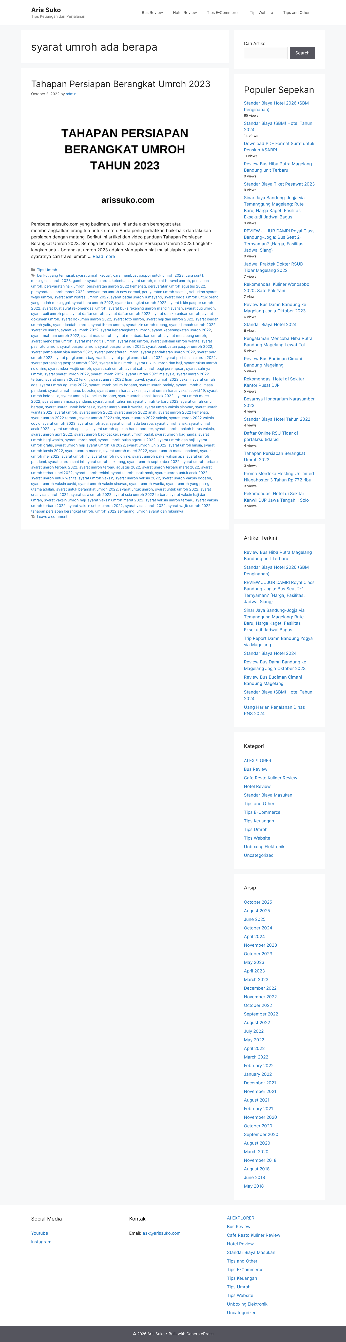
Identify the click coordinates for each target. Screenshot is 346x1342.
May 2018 (254, 1186)
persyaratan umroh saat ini (164, 292)
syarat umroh (65, 412)
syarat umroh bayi (80, 440)
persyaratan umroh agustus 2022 (176, 286)
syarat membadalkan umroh (138, 335)
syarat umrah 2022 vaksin (168, 379)
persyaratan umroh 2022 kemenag (116, 286)
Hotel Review (185, 12)
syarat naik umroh (133, 341)
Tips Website (261, 12)
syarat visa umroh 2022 (145, 505)
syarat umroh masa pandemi (173, 451)
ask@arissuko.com (162, 1233)
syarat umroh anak (171, 423)
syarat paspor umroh (78, 346)
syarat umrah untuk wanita (119, 407)
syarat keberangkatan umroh (125, 330)
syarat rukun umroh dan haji (158, 363)
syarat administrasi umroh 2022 (81, 297)
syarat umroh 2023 (59, 423)
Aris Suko (46, 10)
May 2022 (254, 1039)
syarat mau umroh (96, 335)
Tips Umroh (47, 270)
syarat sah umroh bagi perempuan (154, 368)
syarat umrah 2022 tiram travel (117, 379)
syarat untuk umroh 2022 (176, 489)
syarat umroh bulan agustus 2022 (127, 440)
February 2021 (258, 1108)
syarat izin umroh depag (146, 324)
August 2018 (257, 1168)
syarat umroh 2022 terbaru (54, 418)
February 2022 (259, 1065)
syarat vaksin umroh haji (65, 500)
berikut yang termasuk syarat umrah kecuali (74, 275)
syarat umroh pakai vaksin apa (158, 456)
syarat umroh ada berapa (131, 423)
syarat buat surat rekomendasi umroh (74, 308)
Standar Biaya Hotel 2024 (270, 324)
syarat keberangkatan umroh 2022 (181, 330)
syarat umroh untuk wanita (53, 478)
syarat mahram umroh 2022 (55, 335)
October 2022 (258, 1005)
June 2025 (254, 919)
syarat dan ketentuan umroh (176, 313)
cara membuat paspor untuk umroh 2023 (148, 275)
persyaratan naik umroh (64, 286)
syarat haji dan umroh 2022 (169, 319)
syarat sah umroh (108, 368)
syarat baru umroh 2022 (92, 302)
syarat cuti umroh (200, 308)
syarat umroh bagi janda (175, 434)
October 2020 (258, 1125)
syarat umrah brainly (156, 385)
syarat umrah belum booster (113, 385)
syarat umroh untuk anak (132, 473)
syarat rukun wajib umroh (69, 368)
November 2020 (260, 1117)
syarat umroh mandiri (83, 451)
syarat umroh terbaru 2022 (54, 467)
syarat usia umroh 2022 (91, 494)
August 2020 (257, 1143)
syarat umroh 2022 (95, 412)
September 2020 (261, 1134)
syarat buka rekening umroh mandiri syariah (145, 308)
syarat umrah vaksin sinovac (168, 407)
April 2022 (254, 1048)
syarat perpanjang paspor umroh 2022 (64, 363)
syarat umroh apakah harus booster (122, 428)
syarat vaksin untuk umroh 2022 (95, 505)
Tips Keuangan (259, 820)
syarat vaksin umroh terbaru (169, 500)
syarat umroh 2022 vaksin (144, 418)
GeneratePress (200, 1333)
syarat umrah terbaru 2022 (156, 401)
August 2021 (257, 1100)
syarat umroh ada (93, 423)
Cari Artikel (255, 43)
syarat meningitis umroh (95, 341)
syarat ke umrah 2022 (80, 330)
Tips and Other (296, 12)
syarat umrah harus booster (71, 390)
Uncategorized (259, 855)
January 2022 (258, 1074)
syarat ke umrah (45, 330)
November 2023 (260, 945)
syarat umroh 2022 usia (99, 418)
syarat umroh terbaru (200, 461)
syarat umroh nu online (110, 456)
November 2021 (260, 1091)
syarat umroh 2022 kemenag (183, 412)
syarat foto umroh (128, 319)
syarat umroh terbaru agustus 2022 (109, 467)
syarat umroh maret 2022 (125, 451)
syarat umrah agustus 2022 (63, 385)
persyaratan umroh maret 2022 (58, 292)
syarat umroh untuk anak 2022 (181, 473)
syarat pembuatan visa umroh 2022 (61, 352)
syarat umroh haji (70, 445)
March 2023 (256, 979)
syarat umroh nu (75, 456)
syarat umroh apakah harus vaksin (184, 428)
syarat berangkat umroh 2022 (140, 302)
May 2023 (254, 962)
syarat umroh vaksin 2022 (137, 478)
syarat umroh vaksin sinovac (102, 483)
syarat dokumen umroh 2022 (86, 319)
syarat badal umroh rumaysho (136, 297)
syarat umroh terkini (92, 473)
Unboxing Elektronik (264, 846)
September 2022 (261, 1013)
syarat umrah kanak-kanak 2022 (146, 396)
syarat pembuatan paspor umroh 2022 (179, 346)
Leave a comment (52, 516)
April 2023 (254, 970)
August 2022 (257, 1022)
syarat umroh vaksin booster (186, 478)
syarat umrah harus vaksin (119, 390)
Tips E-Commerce (223, 12)
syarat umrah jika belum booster (88, 396)
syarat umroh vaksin (96, 478)
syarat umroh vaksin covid (53, 483)
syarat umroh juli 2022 (106, 445)
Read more (104, 256)
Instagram (41, 1241)
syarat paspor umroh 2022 (121, 346)
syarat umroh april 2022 (51, 434)
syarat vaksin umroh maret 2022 (115, 500)
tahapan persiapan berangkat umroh (62, 511)
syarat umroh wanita (146, 483)
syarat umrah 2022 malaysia (150, 374)
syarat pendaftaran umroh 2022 (168, 352)
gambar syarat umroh (91, 280)
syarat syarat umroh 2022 (66, 374)
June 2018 (254, 1177)
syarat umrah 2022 (107, 374)
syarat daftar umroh (87, 313)
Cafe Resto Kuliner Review (270, 777)
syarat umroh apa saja (70, 428)
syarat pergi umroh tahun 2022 (136, 357)
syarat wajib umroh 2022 (189, 505)
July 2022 (254, 1031)
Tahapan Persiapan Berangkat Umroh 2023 (120, 83)
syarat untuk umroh (136, 489)
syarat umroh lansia (185, 445)
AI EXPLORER (257, 760)
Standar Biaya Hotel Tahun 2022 (277, 419)
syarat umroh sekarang (105, 461)
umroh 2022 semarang (114, 511)
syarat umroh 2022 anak (135, 412)
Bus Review (152, 12)
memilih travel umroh (172, 280)
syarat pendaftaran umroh (116, 352)
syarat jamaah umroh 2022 (192, 324)
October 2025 (258, 902)
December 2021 (260, 1082)
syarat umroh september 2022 (153, 461)
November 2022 (260, 996)
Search (302, 52)
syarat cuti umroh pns (49, 313)
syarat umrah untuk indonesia (70, 407)
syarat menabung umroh (185, 335)
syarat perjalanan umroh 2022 (190, 357)
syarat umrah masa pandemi (66, 401)
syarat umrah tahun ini (112, 401)
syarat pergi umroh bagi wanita (80, 357)
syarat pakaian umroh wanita (174, 341)
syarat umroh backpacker (96, 434)
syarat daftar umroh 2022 (128, 313)
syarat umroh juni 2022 (146, 445)
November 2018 (260, 1160)
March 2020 (256, 1151)
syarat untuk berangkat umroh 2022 (87, 489)
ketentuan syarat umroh (132, 280)
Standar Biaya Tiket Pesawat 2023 (279, 184)
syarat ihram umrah (107, 324)
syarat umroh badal (136, 434)
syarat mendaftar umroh (51, 341)
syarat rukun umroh (115, 363)
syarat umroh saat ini (66, 461)
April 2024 (254, 936)
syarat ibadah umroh (71, 324)
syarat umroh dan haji (176, 440)
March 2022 (256, 1057)
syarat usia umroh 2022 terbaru (140, 494)
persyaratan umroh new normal (113, 292)
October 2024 (258, 927)
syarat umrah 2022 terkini (67, 379)
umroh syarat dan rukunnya (160, 511)
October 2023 (258, 953)
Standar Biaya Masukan (268, 795)
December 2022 (260, 988)
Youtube (39, 1233)
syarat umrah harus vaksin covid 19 (174, 390)
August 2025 (257, 910)
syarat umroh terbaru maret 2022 (170, 467)
